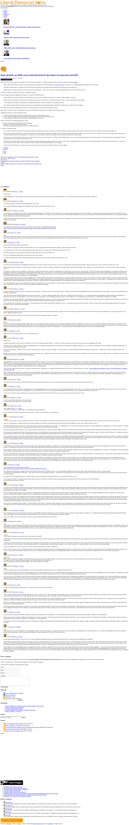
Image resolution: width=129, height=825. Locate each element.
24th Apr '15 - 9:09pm (18, 443)
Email (2, 670)
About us (6, 15)
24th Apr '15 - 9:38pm (18, 485)
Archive (5, 11)
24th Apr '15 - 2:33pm (14, 242)
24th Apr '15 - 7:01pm (15, 386)
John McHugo (8, 808)
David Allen (8, 811)
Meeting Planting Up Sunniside (20, 789)
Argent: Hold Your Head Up (19, 792)
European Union (60, 84)
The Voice (4, 78)
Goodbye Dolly (17, 790)
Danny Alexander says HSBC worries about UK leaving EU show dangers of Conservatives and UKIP (39, 75)
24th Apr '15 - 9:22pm (14, 464)
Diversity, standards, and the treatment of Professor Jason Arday (20, 710)
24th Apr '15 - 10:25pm (18, 510)
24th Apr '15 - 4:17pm (15, 331)
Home (5, 10)
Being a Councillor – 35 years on (13, 711)
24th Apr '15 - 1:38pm (17, 201)
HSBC (5, 89)
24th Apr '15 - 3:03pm (18, 262)
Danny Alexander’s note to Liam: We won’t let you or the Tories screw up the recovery (21, 163)
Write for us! (6, 14)
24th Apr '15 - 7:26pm (16, 397)
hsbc (37, 157)
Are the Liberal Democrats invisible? (14, 708)
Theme (5, 17)
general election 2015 (29, 157)
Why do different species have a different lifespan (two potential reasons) (29, 794)
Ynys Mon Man (9, 805)
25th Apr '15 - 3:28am (17, 555)
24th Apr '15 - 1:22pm (17, 191)
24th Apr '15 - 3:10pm (19, 309)
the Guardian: (74, 82)
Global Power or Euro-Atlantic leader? (14, 731)
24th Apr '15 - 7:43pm (16, 406)
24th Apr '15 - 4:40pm (18, 338)
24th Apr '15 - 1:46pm (18, 210)
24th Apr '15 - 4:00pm (15, 320)
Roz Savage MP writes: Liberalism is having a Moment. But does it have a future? (24, 706)
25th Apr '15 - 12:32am (15, 521)
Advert (2, 61)
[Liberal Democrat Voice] (23, 4)
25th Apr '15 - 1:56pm (15, 585)
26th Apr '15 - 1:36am (17, 636)
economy (22, 157)
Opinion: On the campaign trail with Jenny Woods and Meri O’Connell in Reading (20, 161)
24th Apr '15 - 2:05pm (20, 224)
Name (2, 667)
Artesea (19, 823)
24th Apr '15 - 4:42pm (19, 359)
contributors (50, 823)
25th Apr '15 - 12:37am (18, 532)
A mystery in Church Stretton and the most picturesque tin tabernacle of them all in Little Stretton (35, 793)
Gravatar (41, 662)
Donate (5, 13)
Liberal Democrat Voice (38, 823)
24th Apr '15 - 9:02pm (18, 416)
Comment (3, 676)
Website (2, 673)
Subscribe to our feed (10, 696)
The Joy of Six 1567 (17, 786)
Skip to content (4, 7)
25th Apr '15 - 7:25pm (15, 612)
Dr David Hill (10, 359)
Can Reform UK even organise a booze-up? (20, 796)
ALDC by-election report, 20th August (14, 707)
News (13, 158)
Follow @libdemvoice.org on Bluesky (14, 693)
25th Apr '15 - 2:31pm (18, 592)
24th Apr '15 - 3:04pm (18, 289)
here (83, 659)
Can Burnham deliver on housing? (18, 788)
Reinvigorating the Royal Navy (12, 729)
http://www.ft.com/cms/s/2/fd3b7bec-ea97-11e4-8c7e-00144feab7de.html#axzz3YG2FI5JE (25, 468)
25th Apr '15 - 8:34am (18, 566)
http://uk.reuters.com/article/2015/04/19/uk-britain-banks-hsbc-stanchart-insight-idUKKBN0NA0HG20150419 (30, 228)
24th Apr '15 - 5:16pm (15, 379)
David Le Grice (8, 802)
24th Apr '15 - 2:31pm (15, 232)
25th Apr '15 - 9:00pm (15, 627)
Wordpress (9, 823)
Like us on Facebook (10, 695)
